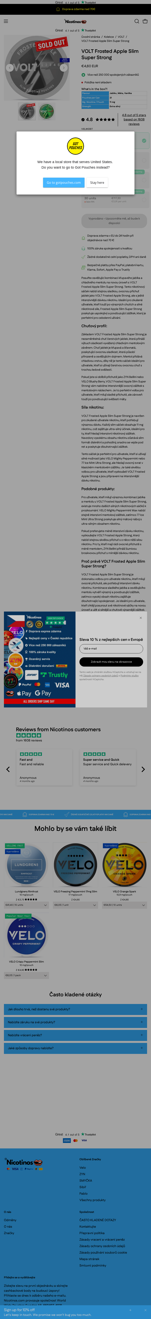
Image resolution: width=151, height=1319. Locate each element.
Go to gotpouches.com (64, 182)
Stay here (97, 182)
